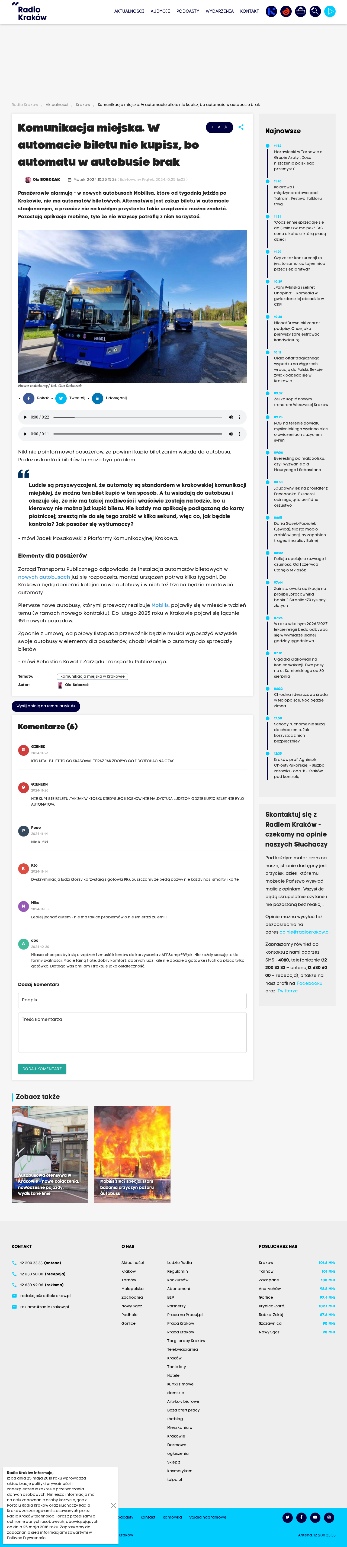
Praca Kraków (180, 1324)
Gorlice (128, 1324)
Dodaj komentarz (42, 1068)
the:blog (175, 1419)
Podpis (29, 1000)
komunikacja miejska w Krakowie (92, 677)
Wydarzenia (220, 11)
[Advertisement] (173, 64)
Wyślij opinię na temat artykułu (46, 706)
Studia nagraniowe (207, 1518)
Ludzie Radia (179, 1263)
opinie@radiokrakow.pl (304, 932)
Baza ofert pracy (183, 1410)
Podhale (129, 1315)
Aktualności (129, 11)
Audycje (160, 11)
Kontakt (249, 11)
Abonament (178, 1289)
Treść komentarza (42, 1020)
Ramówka (172, 1518)
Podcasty (187, 11)
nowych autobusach (44, 577)
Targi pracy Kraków (186, 1341)
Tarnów (128, 1280)
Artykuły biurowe (183, 1402)
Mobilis (159, 605)
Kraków (83, 105)
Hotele (173, 1376)
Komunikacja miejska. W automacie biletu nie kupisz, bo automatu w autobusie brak (178, 105)
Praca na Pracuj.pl (185, 1315)
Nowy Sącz (131, 1306)
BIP (170, 1298)
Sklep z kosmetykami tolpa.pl (180, 1471)
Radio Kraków (25, 105)
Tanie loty (176, 1367)
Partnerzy (176, 1306)
